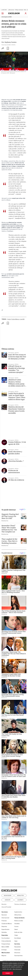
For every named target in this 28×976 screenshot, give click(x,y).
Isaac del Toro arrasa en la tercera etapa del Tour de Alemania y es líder (17, 357)
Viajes (16, 935)
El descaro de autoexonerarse (14, 472)
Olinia (25, 9)
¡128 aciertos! (11, 9)
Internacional (5, 918)
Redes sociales (18, 920)
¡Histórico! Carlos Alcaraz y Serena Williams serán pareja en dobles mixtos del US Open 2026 (17, 383)
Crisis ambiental (6, 941)
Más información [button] (17, 969)
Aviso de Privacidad (6, 907)
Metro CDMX (5, 947)
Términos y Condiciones (20, 904)
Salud (16, 929)
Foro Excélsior (6, 938)
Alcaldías (17, 923)
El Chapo (4, 949)
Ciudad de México (7, 923)
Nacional (4, 915)
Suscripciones (18, 955)
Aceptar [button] (8, 973)
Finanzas (4, 920)
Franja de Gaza (6, 944)
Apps (15, 941)
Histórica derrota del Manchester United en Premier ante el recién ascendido (16, 410)
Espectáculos (5, 929)
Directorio (4, 904)
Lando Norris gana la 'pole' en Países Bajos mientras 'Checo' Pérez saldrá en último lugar (16, 396)
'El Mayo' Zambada (19, 9)
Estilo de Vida (18, 932)
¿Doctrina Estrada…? (15, 461)
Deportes (4, 926)
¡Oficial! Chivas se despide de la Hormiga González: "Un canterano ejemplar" (16, 369)
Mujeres (4, 955)
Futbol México (15, 319)
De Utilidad (17, 938)
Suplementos (18, 912)
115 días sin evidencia (16, 480)
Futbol (9, 319)
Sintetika (4, 932)
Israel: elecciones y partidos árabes (15, 453)
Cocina (16, 926)
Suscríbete (20, 899)
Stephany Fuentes (10, 42)
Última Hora (17, 915)
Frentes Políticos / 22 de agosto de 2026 (17, 443)
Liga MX (22, 319)
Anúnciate (7, 899)
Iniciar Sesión (7, 895)
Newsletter (20, 895)
